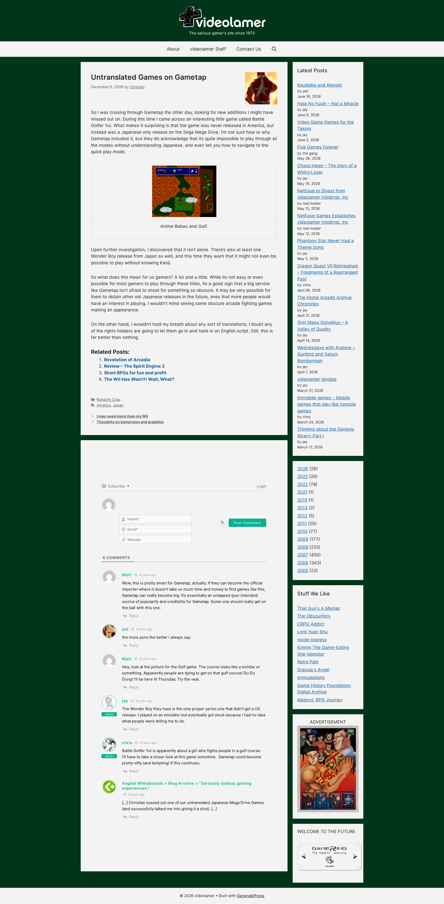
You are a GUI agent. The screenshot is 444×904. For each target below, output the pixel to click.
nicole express (312, 639)
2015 (302, 500)
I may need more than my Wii (122, 416)
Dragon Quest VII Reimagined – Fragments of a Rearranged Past (327, 272)
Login (261, 486)
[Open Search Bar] (274, 49)
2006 (302, 562)
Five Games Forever (317, 147)
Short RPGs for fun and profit (135, 372)
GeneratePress (250, 895)
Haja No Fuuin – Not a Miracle (328, 103)
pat (125, 629)
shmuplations (311, 677)
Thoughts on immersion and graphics (130, 422)
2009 (302, 539)
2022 (302, 484)
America (104, 405)
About (173, 49)
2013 (302, 507)
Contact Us (248, 49)
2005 (302, 570)
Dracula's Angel (313, 669)
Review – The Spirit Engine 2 (134, 366)
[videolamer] (222, 17)
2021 (302, 492)
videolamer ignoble (317, 379)
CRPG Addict (310, 624)
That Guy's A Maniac (318, 608)
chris (127, 742)
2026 (302, 468)
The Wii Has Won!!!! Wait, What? (139, 379)
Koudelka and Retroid (319, 85)
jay (125, 700)
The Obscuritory (313, 616)
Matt (127, 574)
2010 (302, 531)
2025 (302, 476)
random (329, 866)
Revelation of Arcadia (127, 359)
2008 (302, 547)
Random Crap (109, 399)
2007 (302, 554)
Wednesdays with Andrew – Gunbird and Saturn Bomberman (326, 354)
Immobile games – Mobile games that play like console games (326, 404)
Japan (118, 405)
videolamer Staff (208, 49)
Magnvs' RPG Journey (320, 699)
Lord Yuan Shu (312, 631)
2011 (302, 523)
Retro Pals (307, 661)
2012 (302, 515)
